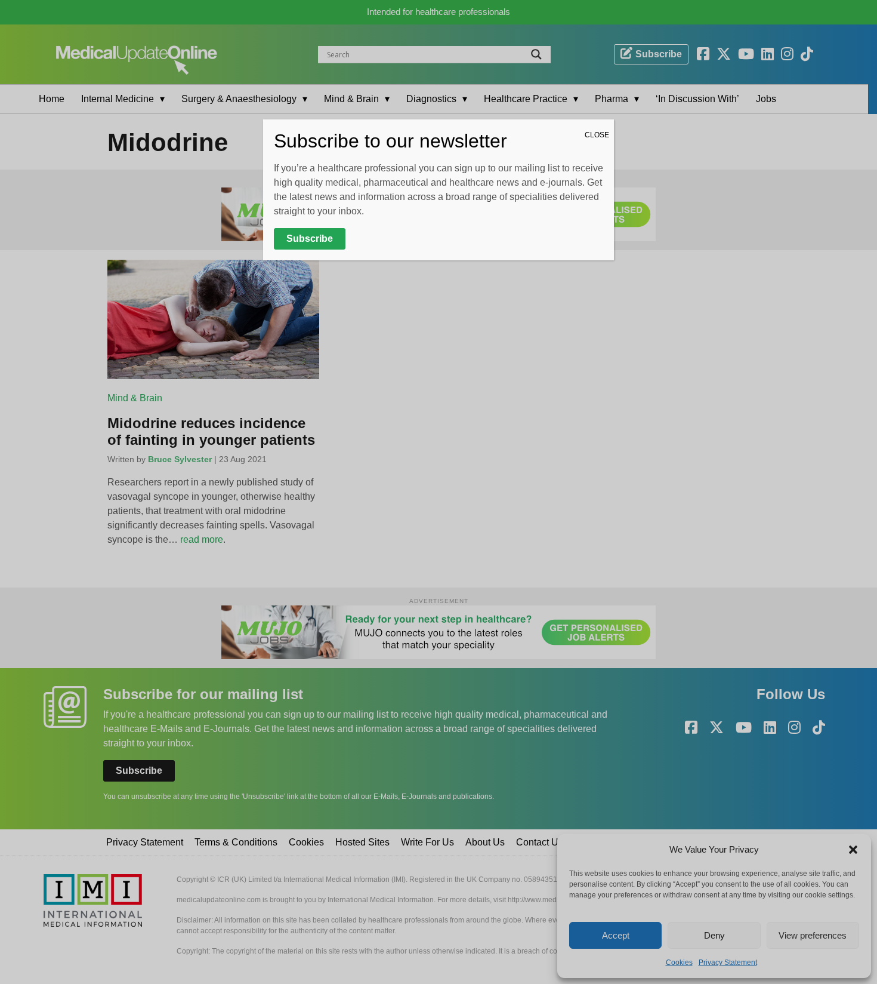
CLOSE (597, 135)
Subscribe (309, 238)
